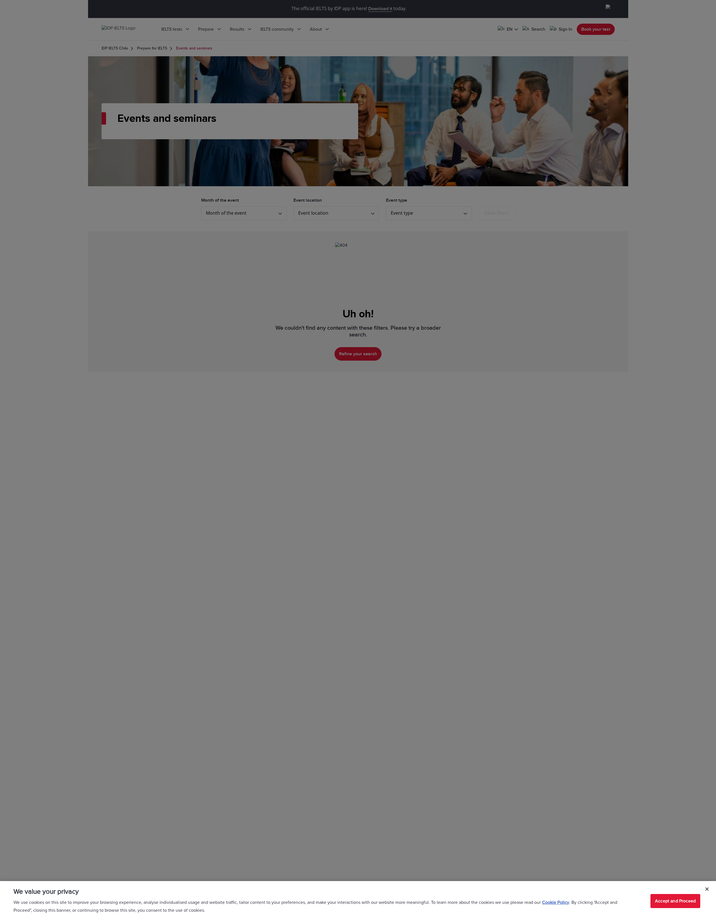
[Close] (707, 889)
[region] (358, 901)
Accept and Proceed (675, 901)
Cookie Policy (555, 902)
